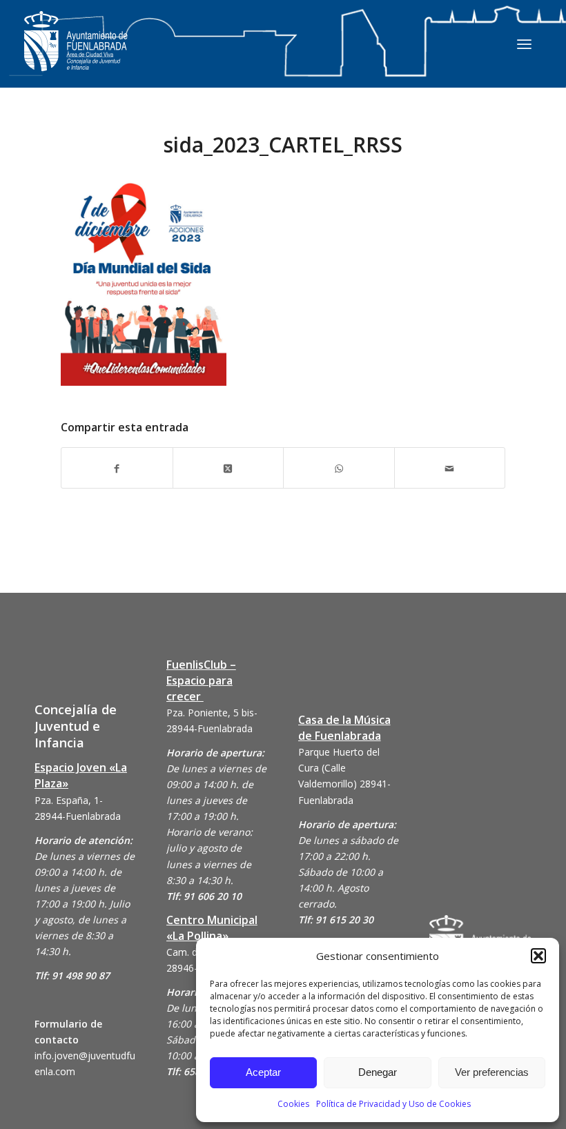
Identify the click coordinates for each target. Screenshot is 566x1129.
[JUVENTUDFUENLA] (76, 55)
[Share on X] (228, 467)
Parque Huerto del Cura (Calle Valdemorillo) (339, 767)
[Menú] (524, 43)
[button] (538, 956)
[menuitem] (524, 43)
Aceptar (263, 1072)
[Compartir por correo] (450, 467)
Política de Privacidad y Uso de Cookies (393, 1104)
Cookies (293, 1104)
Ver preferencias (492, 1072)
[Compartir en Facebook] (117, 467)
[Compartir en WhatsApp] (339, 467)
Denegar (377, 1072)
